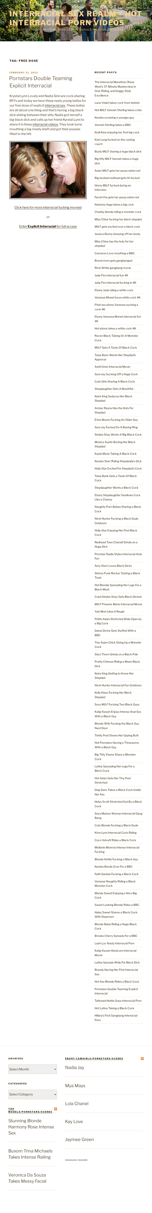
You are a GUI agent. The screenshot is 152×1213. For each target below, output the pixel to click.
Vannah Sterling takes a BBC (113, 124)
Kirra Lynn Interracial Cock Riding (116, 832)
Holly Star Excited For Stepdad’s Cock (118, 468)
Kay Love (74, 1121)
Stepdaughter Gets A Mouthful (114, 388)
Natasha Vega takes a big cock (114, 204)
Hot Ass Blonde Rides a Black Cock (117, 981)
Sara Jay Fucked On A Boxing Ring (116, 427)
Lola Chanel (76, 1103)
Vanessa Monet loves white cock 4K (118, 297)
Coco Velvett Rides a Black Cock (115, 840)
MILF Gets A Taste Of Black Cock (116, 347)
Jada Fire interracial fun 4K (111, 275)
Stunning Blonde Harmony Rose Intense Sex (31, 1126)
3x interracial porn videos (71, 1159)
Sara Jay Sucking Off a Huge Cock (116, 374)
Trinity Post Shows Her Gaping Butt (117, 735)
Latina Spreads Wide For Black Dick (117, 962)
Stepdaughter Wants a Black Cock (116, 487)
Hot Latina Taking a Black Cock (114, 1008)
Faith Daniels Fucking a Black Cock (117, 874)
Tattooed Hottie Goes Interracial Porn (118, 1000)
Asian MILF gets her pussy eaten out (117, 170)
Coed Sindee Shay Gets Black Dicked (118, 596)
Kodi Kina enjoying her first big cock (117, 132)
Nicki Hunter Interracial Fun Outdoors (118, 685)
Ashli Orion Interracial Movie (112, 366)
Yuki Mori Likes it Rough (109, 611)
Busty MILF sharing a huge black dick (118, 151)
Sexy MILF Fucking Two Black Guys (117, 704)
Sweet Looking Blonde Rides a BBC (117, 904)
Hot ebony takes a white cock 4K (115, 328)
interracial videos (45, 124)
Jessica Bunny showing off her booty (117, 234)
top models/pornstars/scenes (30, 1110)
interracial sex (55, 105)
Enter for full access (48, 226)
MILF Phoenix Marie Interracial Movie (118, 604)
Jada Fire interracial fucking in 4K (115, 282)
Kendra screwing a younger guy (114, 117)
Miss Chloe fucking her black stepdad (118, 219)
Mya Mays (75, 1085)
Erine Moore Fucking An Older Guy (116, 419)
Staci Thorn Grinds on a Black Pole (116, 654)
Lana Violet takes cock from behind (117, 102)
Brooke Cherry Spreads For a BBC (116, 935)
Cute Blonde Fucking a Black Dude (116, 825)
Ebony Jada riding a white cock (114, 290)
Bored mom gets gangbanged (113, 260)
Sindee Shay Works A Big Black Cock (118, 434)
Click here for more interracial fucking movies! (48, 207)
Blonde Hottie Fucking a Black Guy (116, 859)
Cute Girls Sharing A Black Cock (115, 381)
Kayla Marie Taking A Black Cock (116, 453)
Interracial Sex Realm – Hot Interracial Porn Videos (76, 18)
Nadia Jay (74, 1067)
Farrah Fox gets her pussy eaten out (117, 197)
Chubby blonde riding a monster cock (118, 211)
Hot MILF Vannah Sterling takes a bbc (118, 110)
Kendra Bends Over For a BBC (114, 866)
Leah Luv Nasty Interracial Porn (114, 943)
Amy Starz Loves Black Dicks (113, 565)
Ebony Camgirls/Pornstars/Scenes (94, 1058)
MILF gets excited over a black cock (117, 226)
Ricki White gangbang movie (113, 267)
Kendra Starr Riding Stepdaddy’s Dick (118, 461)
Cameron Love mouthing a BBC (115, 253)
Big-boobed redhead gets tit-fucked (117, 178)
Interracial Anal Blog (82, 1159)
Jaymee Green (79, 1139)
